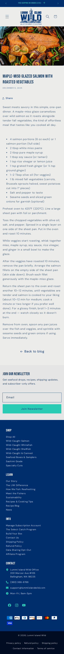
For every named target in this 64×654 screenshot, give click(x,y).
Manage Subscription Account (23, 525)
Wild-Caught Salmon (17, 441)
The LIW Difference (17, 485)
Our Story (11, 481)
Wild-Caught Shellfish (18, 449)
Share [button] (9, 98)
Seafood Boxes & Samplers (21, 457)
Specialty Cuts (14, 465)
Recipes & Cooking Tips (19, 501)
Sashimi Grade (14, 461)
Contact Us (12, 537)
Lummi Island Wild (36, 635)
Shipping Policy (15, 541)
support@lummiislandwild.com (27, 587)
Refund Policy (14, 546)
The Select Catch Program (21, 529)
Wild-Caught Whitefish (19, 445)
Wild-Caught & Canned (19, 453)
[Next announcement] (58, 3)
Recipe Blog (12, 505)
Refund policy (31, 643)
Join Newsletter (32, 409)
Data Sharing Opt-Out (18, 550)
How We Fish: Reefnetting (20, 489)
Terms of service (45, 648)
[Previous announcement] (6, 3)
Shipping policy (50, 643)
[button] (7, 16)
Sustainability (14, 497)
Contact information (23, 648)
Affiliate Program (15, 554)
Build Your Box (14, 533)
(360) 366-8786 (19, 582)
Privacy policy (13, 643)
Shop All (10, 437)
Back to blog (34, 351)
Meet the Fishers (16, 493)
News (9, 509)
